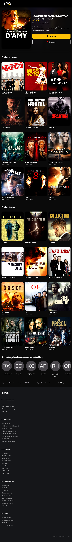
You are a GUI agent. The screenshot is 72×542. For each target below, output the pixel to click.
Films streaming (7, 493)
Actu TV (4, 505)
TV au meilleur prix (7, 525)
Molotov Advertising (8, 409)
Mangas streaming (7, 503)
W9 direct (5, 468)
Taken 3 (51, 197)
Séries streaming (7, 495)
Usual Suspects (7, 92)
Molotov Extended (8, 520)
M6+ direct (5, 463)
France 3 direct (6, 458)
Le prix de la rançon (55, 277)
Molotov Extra (6, 517)
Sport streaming (7, 498)
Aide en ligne (6, 423)
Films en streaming (38, 23)
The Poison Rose (31, 162)
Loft (26, 312)
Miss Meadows (30, 92)
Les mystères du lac (9, 277)
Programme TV (6, 485)
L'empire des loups (32, 277)
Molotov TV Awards (8, 500)
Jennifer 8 (28, 197)
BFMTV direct (6, 473)
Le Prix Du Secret (8, 197)
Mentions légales (7, 428)
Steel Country (53, 312)
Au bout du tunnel (8, 347)
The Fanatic (6, 127)
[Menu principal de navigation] (69, 4)
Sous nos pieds (30, 242)
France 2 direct (6, 456)
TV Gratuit (5, 490)
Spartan (51, 127)
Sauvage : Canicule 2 (9, 162)
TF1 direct (5, 453)
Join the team (6, 411)
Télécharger (5, 439)
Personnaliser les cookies (10, 436)
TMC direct (5, 471)
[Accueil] (7, 4)
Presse (4, 404)
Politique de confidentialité (10, 426)
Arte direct (5, 466)
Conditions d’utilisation (9, 433)
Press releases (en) (8, 406)
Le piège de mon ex (55, 92)
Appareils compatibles (9, 441)
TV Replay (5, 488)
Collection (52, 242)
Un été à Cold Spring (55, 162)
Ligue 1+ (4, 523)
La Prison (51, 347)
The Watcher (29, 347)
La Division (5, 312)
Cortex (4, 242)
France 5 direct (6, 461)
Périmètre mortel (31, 127)
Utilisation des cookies (9, 431)
